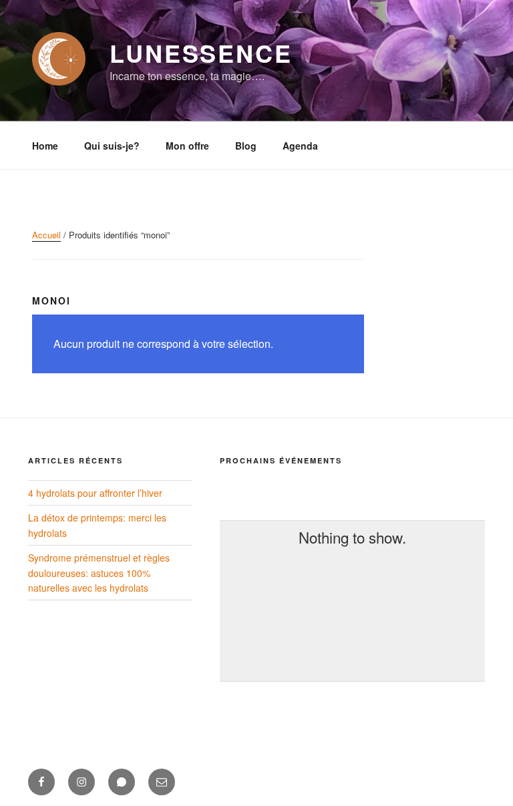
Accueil (46, 234)
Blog (245, 145)
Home (45, 145)
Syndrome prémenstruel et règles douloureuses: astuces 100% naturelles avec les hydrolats (99, 572)
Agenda (300, 145)
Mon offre (187, 145)
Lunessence (201, 52)
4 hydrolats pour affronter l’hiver (95, 492)
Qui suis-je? (112, 145)
